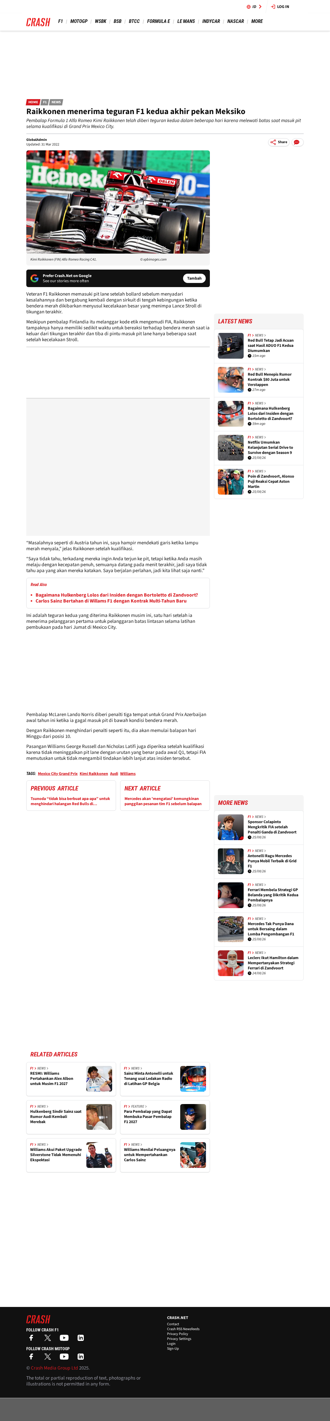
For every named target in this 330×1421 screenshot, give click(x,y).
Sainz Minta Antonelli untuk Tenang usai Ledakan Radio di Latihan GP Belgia (148, 1078)
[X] (49, 1339)
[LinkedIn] (82, 1339)
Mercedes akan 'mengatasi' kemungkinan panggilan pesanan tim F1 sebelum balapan (163, 801)
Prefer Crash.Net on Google (67, 275)
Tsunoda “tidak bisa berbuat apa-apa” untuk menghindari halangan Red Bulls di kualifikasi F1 (70, 801)
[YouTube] (65, 1339)
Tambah (194, 278)
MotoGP (78, 21)
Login (171, 1344)
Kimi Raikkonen (94, 774)
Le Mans (186, 21)
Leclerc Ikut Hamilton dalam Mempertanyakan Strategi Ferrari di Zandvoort (273, 963)
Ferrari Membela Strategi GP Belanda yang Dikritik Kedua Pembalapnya (273, 895)
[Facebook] (32, 1339)
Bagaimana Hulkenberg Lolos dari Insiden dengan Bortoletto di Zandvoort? (117, 595)
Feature (137, 1106)
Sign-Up (173, 1348)
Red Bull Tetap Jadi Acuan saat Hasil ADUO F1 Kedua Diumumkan (271, 345)
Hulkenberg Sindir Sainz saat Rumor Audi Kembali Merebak (55, 1116)
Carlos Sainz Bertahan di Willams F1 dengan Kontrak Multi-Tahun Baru (111, 601)
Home (33, 102)
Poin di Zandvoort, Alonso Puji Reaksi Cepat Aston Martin (271, 481)
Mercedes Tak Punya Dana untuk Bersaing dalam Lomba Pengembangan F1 (271, 929)
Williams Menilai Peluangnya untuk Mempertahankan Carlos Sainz (149, 1154)
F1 (60, 21)
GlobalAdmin (36, 139)
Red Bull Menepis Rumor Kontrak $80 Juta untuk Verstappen (270, 379)
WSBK (100, 21)
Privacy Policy (177, 1334)
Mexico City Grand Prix (58, 774)
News (56, 102)
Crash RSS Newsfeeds (183, 1329)
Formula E (158, 21)
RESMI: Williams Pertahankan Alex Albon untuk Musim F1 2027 (51, 1078)
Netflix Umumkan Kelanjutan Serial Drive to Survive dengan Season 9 (270, 447)
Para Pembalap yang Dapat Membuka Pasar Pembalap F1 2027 (148, 1116)
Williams (128, 774)
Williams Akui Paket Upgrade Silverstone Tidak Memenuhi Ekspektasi (56, 1154)
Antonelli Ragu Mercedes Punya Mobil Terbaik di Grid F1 (272, 861)
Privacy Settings (179, 1339)
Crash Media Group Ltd (54, 1368)
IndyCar (211, 21)
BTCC (134, 21)
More (256, 21)
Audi (114, 774)
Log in (283, 7)
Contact (173, 1324)
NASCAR (235, 21)
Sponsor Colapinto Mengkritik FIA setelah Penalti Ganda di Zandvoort (272, 827)
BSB (117, 21)
